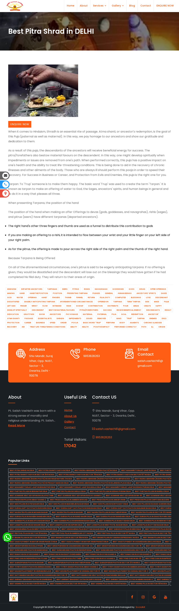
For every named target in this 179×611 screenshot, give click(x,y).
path (143, 327)
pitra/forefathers (89, 310)
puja (114, 314)
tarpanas (52, 289)
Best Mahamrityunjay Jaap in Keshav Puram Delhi (130, 487)
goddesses (118, 289)
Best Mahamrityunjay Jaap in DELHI (138, 470)
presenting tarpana (77, 293)
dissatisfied (13, 301)
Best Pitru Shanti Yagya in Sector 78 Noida (80, 474)
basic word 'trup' (92, 322)
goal (123, 314)
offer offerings (158, 289)
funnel (79, 297)
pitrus (75, 289)
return (91, 297)
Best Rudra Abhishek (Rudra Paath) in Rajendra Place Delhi (102, 483)
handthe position (39, 293)
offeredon (103, 301)
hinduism (11, 289)
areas (136, 306)
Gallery (117, 5)
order (63, 322)
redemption (137, 314)
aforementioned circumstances (76, 301)
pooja (74, 322)
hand (22, 293)
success (107, 310)
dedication (13, 314)
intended (57, 306)
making (11, 293)
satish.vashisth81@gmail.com (115, 429)
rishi (68, 306)
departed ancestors (31, 289)
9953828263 (103, 437)
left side (11, 306)
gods (131, 289)
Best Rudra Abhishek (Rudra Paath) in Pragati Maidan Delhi (39, 483)
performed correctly (125, 327)
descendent (38, 310)
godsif (79, 306)
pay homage (72, 314)
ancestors (55, 314)
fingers (56, 297)
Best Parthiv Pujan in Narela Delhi (152, 491)
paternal (102, 314)
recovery (12, 327)
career (27, 322)
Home (70, 5)
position (57, 293)
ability (73, 327)
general (109, 293)
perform (110, 322)
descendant (161, 297)
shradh (60, 318)
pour (125, 306)
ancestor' (153, 314)
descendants (153, 310)
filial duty (105, 297)
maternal (87, 314)
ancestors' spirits (146, 293)
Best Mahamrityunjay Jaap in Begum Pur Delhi (32, 487)
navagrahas (101, 289)
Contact (145, 5)
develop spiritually (17, 310)
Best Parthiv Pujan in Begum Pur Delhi (28, 491)
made (156, 301)
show (42, 314)
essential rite (45, 318)
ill (152, 327)
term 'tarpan (133, 301)
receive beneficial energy (129, 310)
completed (120, 297)
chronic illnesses (153, 322)
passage (28, 318)
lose (148, 297)
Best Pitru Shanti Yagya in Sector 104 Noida (32, 474)
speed (52, 322)
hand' (44, 297)
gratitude (29, 314)
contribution (95, 306)
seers (64, 289)
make (118, 318)
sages (164, 293)
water (20, 297)
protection (13, 322)
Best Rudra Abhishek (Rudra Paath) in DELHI (95, 470)
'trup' (129, 318)
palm (166, 301)
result (168, 310)
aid (23, 327)
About (84, 5)
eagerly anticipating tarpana (39, 301)
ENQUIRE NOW (165, 5)
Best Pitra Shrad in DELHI (22, 470)
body (122, 322)
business (40, 322)
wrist (35, 306)
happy (159, 306)
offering (32, 297)
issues (89, 318)
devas (142, 289)
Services (98, 5)
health (85, 327)
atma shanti (13, 318)
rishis (87, 289)
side (147, 301)
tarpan (141, 318)
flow (45, 306)
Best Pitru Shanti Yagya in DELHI (54, 470)
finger (23, 306)
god (9, 297)
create (147, 306)
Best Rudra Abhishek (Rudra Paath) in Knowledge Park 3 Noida (41, 478)
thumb (68, 297)
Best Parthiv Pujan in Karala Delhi (69, 491)
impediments (75, 318)
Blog (132, 5)
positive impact (101, 327)
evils (164, 318)
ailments (134, 322)
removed (101, 318)
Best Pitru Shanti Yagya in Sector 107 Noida (128, 474)
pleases (96, 293)
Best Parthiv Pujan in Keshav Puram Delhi (110, 491)
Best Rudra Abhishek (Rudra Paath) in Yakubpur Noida (103, 478)
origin (161, 327)
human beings (125, 293)
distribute (113, 306)
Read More (16, 425)
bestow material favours (62, 310)
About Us (70, 416)
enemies (153, 318)
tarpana (117, 301)
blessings (136, 297)
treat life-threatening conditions (47, 327)
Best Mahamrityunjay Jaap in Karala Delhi (80, 487)
